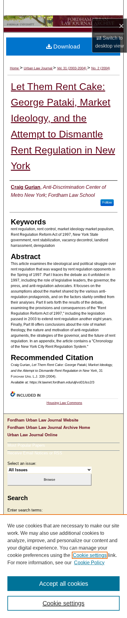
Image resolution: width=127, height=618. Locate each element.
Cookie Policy (89, 562)
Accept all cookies (63, 583)
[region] (63, 566)
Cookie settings (90, 555)
